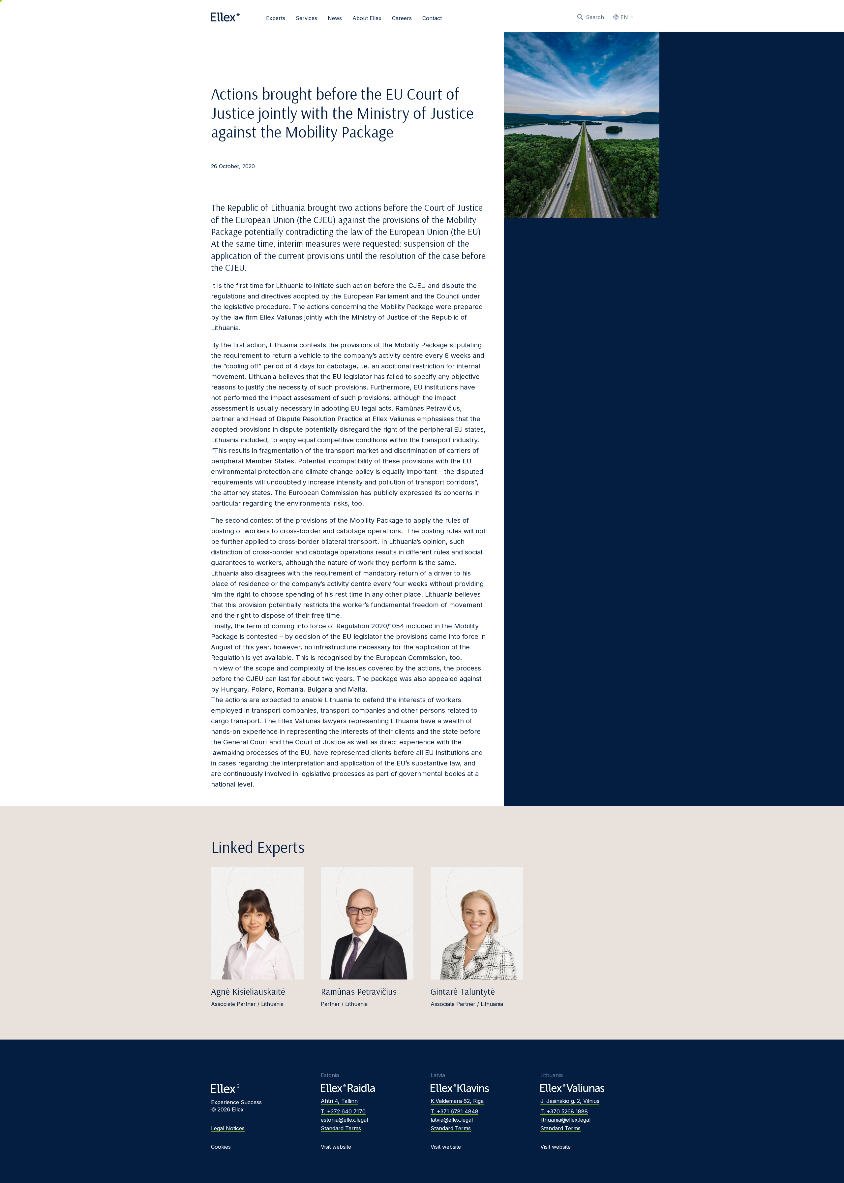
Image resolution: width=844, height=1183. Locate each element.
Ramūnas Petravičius (359, 991)
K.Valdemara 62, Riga (457, 1101)
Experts (275, 18)
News (335, 18)
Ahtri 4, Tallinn (339, 1101)
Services (306, 18)
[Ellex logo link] (225, 17)
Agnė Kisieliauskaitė (248, 991)
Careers (402, 18)
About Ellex (366, 18)
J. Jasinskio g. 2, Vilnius (569, 1101)
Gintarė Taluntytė (463, 991)
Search (595, 17)
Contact (432, 18)
